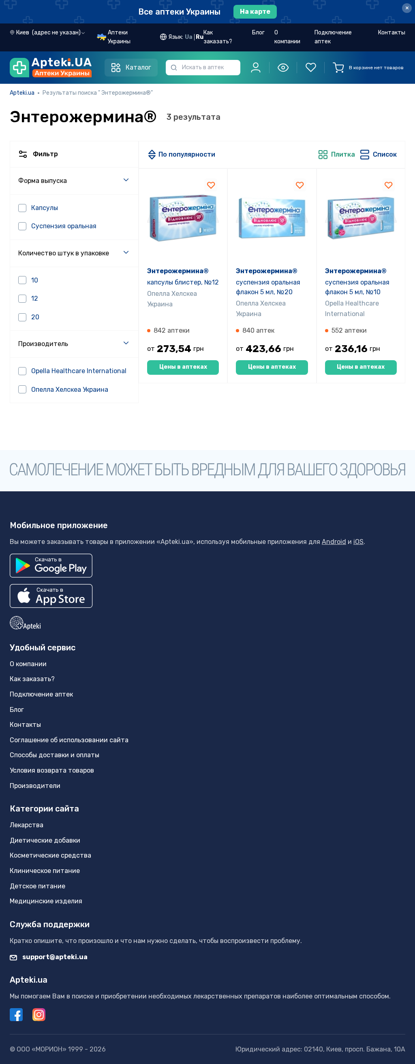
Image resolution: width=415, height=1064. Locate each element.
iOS (358, 542)
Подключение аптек (333, 37)
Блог (258, 32)
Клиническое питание (45, 871)
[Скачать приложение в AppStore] (51, 596)
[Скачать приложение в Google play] (51, 566)
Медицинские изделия (46, 901)
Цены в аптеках (183, 366)
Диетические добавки (45, 840)
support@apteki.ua (54, 957)
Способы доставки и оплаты (54, 755)
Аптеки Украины (119, 37)
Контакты (391, 32)
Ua (189, 37)
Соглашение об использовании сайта (69, 740)
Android (334, 542)
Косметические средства (50, 855)
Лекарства (26, 825)
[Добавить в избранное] (210, 184)
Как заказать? (217, 37)
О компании (287, 37)
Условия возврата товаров (52, 770)
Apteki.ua (22, 92)
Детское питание (37, 886)
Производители (35, 786)
